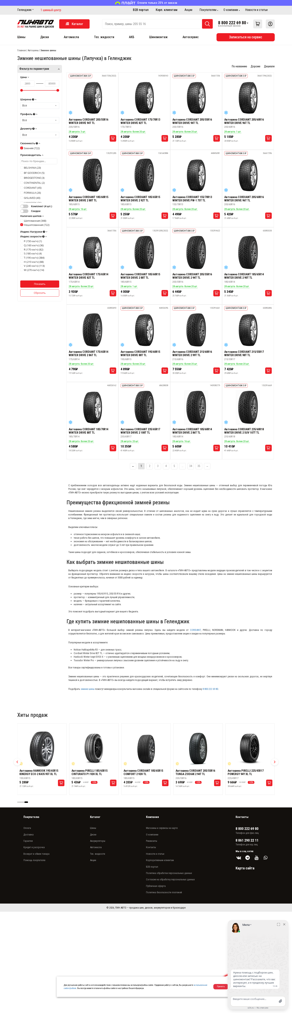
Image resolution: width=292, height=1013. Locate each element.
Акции (188, 10)
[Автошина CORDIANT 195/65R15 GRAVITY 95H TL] (94, 749)
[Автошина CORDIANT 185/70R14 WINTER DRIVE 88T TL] (92, 407)
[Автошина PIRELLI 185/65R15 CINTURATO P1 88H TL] (250, 749)
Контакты (151, 847)
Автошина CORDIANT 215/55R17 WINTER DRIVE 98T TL (244, 353)
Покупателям (207, 10)
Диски (44, 37)
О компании (230, 10)
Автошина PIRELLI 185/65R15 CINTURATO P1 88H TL (246, 772)
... (182, 466)
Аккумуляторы (97, 840)
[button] (17, 762)
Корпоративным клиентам (160, 860)
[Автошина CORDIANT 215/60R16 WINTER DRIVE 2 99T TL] (196, 330)
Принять (221, 986)
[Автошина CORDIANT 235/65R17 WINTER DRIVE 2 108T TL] (144, 407)
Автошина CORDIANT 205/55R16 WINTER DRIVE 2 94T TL (192, 276)
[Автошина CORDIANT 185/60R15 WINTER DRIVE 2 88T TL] (92, 175)
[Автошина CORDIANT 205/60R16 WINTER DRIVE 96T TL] (248, 97)
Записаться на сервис (245, 37)
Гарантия (28, 840)
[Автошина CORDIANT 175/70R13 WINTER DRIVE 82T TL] (144, 97)
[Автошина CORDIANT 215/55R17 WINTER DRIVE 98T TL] (248, 330)
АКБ (131, 37)
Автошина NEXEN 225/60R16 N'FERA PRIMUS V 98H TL (41, 772)
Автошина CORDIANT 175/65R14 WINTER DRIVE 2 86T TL (88, 353)
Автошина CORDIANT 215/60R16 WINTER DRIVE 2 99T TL (192, 353)
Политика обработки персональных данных (169, 873)
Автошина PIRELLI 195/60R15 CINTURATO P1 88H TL (142, 772)
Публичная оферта (156, 885)
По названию (239, 66)
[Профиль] (270, 23)
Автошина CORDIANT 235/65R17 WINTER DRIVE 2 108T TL (140, 431)
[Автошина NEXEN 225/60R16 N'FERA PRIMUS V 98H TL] (41, 749)
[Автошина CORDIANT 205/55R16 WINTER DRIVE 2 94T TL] (196, 252)
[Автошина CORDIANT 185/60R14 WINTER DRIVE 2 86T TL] (196, 407)
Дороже (255, 66)
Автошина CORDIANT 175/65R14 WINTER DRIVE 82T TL (88, 276)
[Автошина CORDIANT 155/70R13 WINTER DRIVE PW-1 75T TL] (196, 175)
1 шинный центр (51, 10)
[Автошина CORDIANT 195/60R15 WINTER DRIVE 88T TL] (144, 330)
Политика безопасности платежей (164, 892)
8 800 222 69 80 (232, 22)
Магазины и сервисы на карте (162, 827)
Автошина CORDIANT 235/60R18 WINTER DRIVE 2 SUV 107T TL (244, 431)
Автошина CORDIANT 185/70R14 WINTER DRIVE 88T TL (88, 431)
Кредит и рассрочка (34, 847)
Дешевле (269, 66)
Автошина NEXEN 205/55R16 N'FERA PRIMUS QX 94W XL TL (198, 772)
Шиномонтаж (158, 37)
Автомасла (71, 37)
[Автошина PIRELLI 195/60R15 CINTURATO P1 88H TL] (146, 749)
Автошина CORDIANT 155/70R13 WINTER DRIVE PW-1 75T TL (192, 198)
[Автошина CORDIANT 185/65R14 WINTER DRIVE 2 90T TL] (248, 252)
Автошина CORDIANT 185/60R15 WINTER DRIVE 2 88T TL (88, 198)
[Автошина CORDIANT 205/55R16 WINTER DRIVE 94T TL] (92, 97)
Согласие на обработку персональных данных (170, 879)
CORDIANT (195, 629)
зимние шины (88, 688)
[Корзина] (257, 23)
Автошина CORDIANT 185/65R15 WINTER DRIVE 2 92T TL (140, 198)
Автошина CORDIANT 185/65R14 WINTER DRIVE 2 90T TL (244, 276)
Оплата (27, 827)
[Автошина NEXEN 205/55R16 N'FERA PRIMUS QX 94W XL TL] (198, 749)
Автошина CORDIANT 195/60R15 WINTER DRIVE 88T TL (140, 353)
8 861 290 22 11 (247, 840)
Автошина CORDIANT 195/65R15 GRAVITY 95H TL (91, 772)
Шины (21, 37)
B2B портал (141, 10)
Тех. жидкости (104, 37)
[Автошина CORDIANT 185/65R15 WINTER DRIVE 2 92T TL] (144, 175)
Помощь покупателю (34, 860)
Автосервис (191, 37)
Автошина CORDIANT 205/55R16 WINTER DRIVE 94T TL (88, 121)
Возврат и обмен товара (36, 853)
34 (190, 466)
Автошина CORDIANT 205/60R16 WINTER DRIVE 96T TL (244, 121)
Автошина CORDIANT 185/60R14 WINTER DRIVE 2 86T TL (192, 431)
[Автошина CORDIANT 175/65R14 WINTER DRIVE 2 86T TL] (92, 330)
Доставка (28, 834)
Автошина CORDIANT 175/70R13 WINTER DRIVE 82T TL (140, 121)
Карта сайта (245, 868)
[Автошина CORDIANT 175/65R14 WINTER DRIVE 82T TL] (92, 252)
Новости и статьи (256, 10)
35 (198, 466)
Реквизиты (151, 840)
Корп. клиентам (166, 10)
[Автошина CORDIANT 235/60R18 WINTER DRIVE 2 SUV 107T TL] (248, 407)
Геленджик (24, 10)
